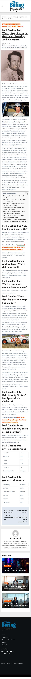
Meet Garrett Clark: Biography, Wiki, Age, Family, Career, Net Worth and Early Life (13, 247)
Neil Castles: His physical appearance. (15, 219)
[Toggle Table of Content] (25, 193)
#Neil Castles (7, 46)
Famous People (7, 26)
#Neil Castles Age (15, 46)
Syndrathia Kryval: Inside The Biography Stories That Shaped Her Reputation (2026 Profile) (15, 570)
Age (4, 24)
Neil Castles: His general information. (15, 221)
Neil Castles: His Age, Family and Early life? (15, 197)
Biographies (10, 24)
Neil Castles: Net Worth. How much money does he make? (14, 204)
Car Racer (17, 24)
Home (3, 17)
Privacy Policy (6, 637)
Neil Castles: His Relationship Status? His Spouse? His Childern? (15, 212)
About (4, 642)
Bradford (9, 44)
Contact (4, 645)
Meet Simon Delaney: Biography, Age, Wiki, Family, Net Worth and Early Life (14, 420)
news (21, 26)
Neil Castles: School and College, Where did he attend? (15, 200)
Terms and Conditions (8, 640)
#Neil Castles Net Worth (21, 47)
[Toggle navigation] (2, 6)
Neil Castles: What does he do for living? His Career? (14, 208)
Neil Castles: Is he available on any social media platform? (14, 216)
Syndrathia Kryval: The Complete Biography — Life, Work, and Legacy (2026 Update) (15, 605)
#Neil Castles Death (9, 47)
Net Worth (15, 26)
